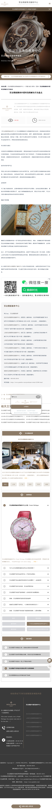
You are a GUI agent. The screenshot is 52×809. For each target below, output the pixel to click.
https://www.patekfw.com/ (32, 782)
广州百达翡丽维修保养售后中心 (38, 623)
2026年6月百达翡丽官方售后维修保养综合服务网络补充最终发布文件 (21, 419)
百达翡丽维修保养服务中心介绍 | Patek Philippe (24, 505)
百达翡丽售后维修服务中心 (16, 86)
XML (26, 771)
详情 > (27, 478)
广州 (22, 484)
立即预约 (26, 406)
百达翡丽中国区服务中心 (33, 704)
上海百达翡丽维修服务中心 (34, 718)
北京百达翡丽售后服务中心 (12, 317)
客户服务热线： (26, 765)
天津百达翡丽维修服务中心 (34, 722)
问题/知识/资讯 (30, 86)
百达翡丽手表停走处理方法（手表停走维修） (22, 574)
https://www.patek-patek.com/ (34, 776)
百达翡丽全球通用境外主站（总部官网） (13, 776)
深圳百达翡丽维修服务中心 (34, 731)
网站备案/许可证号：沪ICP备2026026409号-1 (26, 768)
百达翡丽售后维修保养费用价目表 (38, 629)
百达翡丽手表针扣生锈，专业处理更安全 (21, 586)
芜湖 (37, 86)
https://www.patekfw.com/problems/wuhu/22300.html (27, 382)
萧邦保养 (13, 623)
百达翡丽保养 (14, 313)
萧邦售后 (13, 629)
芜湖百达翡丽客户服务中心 (14, 266)
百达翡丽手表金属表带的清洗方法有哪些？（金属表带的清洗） (28, 580)
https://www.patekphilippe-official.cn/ (27, 779)
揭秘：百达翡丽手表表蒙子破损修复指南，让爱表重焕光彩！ (27, 610)
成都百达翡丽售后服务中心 (12, 371)
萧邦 (13, 618)
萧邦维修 (38, 618)
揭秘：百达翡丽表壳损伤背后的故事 (20, 598)
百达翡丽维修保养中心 (9, 131)
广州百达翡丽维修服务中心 (34, 726)
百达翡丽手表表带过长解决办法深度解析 (13, 422)
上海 (13, 484)
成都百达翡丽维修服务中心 (34, 735)
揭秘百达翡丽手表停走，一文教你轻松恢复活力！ (24, 604)
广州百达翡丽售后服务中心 (12, 348)
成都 (46, 484)
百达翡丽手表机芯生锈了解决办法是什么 (38, 422)
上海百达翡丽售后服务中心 (12, 332)
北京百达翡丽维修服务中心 (34, 714)
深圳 (30, 484)
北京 (5, 484)
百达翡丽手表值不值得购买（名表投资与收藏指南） (24, 592)
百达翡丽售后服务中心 (28, 2)
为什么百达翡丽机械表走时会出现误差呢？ (22, 568)
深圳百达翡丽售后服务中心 (12, 355)
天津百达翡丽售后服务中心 (12, 363)
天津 (38, 484)
